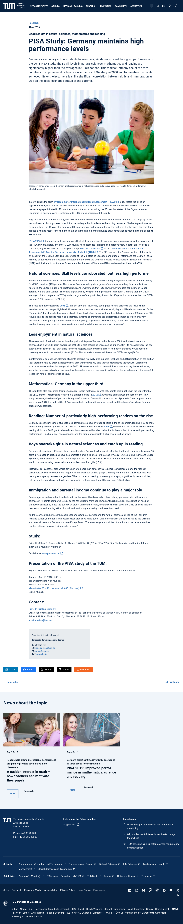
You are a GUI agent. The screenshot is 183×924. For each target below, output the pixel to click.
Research (91, 6)
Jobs (6, 890)
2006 (62, 305)
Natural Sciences (108, 864)
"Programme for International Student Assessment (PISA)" (85, 202)
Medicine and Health (154, 864)
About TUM (136, 6)
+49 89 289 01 (28, 833)
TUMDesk (92, 876)
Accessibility (50, 890)
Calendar (65, 876)
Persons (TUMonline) (29, 876)
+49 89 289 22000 (27, 837)
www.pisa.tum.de (51, 553)
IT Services (52, 876)
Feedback (16, 890)
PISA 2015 (35, 241)
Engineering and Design (81, 864)
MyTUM (77, 876)
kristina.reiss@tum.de (40, 620)
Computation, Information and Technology (40, 864)
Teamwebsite (40, 654)
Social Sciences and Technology (55, 869)
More (12, 793)
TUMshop (147, 876)
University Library (126, 876)
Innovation (106, 6)
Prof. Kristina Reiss (90, 248)
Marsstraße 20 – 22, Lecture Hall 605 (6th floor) (54, 588)
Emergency (99, 890)
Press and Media (32, 890)
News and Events (39, 6)
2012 (95, 394)
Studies (55, 6)
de (158, 5)
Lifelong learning (73, 6)
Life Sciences (130, 864)
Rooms (108, 876)
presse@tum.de (41, 651)
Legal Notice (84, 890)
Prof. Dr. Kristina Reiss (40, 609)
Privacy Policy (67, 890)
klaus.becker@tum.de (44, 648)
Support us (69, 824)
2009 (106, 426)
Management (25, 869)
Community (121, 6)
